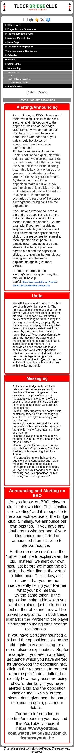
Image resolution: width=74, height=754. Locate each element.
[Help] (49, 20)
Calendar (12, 55)
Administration (15, 86)
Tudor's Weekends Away (20, 33)
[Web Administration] (43, 20)
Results (11, 59)
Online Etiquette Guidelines (19, 79)
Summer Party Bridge (18, 38)
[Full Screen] (26, 20)
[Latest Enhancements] (37, 20)
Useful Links (14, 64)
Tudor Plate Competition (20, 46)
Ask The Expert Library (18, 82)
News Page (13, 42)
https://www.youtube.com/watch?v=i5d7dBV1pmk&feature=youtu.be (37, 733)
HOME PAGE (14, 25)
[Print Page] (32, 20)
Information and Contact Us (22, 51)
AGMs (10, 76)
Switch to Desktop (37, 92)
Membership (14, 68)
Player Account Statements (21, 29)
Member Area (14, 72)
